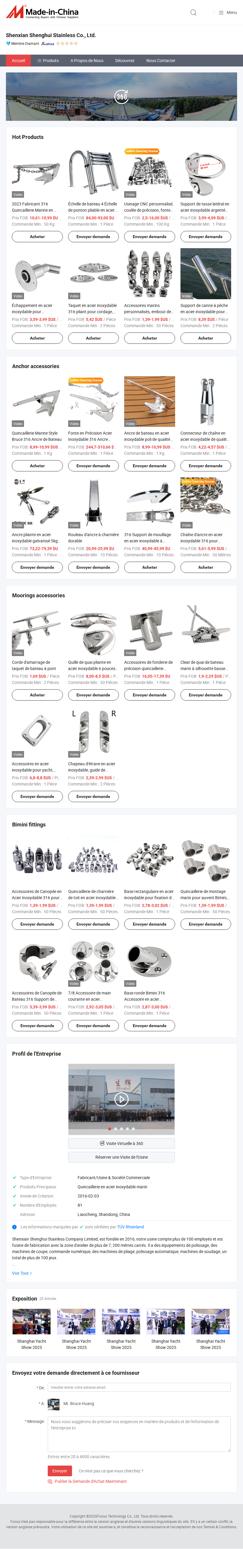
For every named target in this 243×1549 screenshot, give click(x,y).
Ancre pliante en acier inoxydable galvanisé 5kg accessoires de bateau (35, 541)
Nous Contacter (160, 60)
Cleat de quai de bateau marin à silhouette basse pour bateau (202, 668)
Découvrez (125, 60)
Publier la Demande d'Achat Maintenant (87, 1481)
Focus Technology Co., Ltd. (118, 1516)
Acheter (37, 236)
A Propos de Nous (87, 60)
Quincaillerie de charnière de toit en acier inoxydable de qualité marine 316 (92, 897)
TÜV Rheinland (130, 1227)
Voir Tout (20, 1273)
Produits (51, 60)
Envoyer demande (93, 236)
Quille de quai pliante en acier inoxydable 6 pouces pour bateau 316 (91, 668)
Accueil (18, 60)
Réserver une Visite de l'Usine (121, 1157)
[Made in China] (43, 12)
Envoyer (59, 1471)
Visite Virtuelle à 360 (124, 1143)
